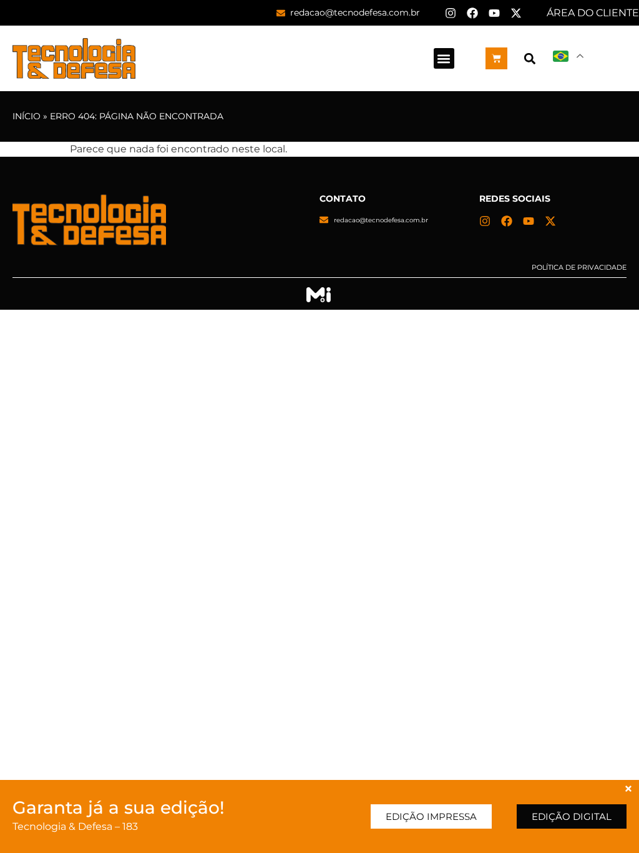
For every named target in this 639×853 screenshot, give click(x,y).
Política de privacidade (579, 267)
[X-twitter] (516, 13)
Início (26, 116)
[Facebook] (472, 13)
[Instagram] (450, 13)
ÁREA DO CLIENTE (593, 13)
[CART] (496, 58)
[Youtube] (494, 13)
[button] (444, 58)
